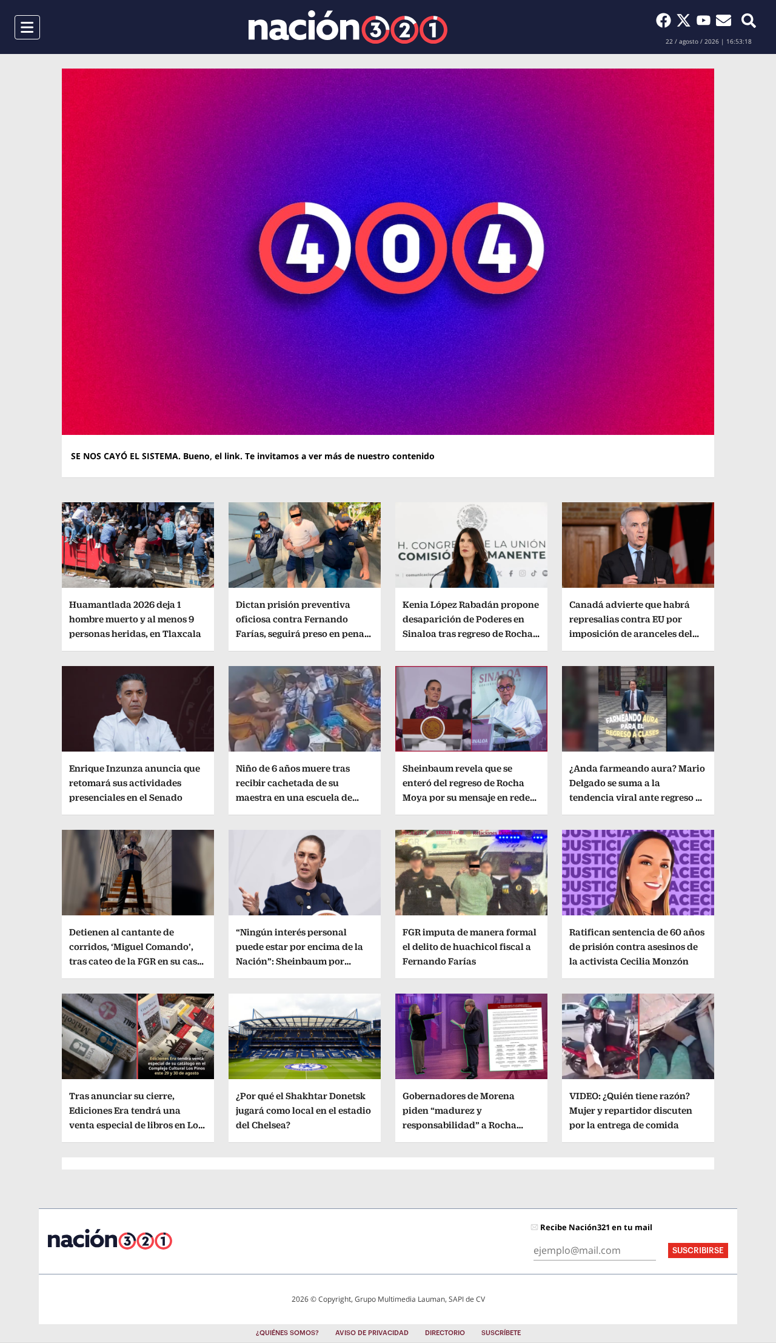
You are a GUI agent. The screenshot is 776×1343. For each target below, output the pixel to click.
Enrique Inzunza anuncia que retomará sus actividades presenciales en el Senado (134, 783)
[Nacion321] (348, 27)
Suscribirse (698, 1250)
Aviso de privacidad (372, 1333)
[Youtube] (706, 20)
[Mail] (723, 20)
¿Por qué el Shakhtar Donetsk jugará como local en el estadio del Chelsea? (303, 1110)
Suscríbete (501, 1333)
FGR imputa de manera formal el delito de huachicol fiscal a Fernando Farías (470, 946)
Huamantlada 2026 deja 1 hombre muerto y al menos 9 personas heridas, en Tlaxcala (135, 619)
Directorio (445, 1333)
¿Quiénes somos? (287, 1333)
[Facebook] (666, 20)
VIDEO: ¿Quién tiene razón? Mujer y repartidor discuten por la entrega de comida (630, 1110)
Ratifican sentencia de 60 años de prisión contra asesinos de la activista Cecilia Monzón (636, 946)
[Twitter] (686, 20)
